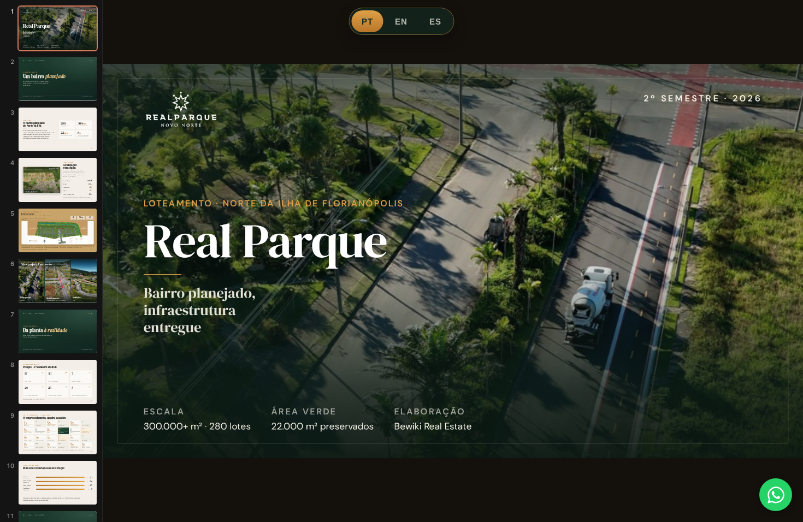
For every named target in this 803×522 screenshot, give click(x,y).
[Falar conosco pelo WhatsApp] (775, 494)
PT (368, 21)
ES (435, 21)
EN (401, 21)
